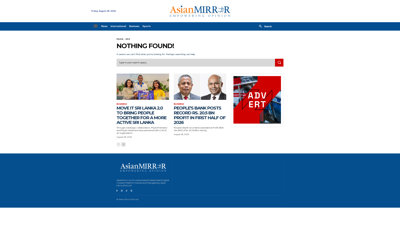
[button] (264, 26)
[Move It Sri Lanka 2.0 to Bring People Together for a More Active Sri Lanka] (143, 87)
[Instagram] (121, 190)
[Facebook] (117, 190)
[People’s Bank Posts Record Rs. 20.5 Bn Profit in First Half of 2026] (200, 87)
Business (122, 104)
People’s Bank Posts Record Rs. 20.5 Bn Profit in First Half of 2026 (199, 115)
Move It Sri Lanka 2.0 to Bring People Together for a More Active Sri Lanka (141, 115)
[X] (131, 190)
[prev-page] (118, 144)
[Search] (279, 62)
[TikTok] (126, 190)
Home (120, 39)
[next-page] (123, 144)
